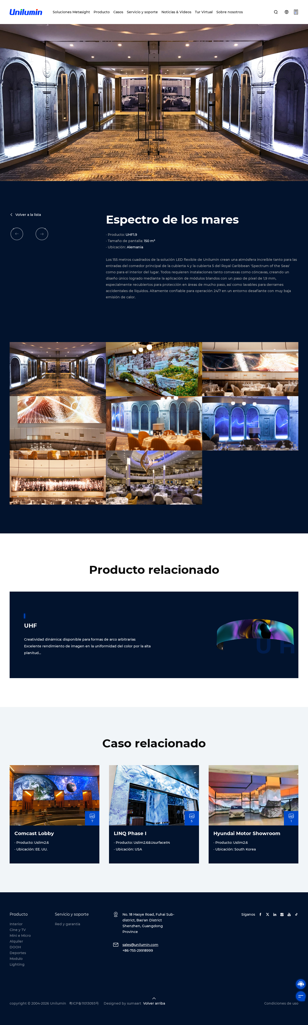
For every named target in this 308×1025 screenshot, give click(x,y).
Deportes (18, 953)
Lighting (17, 964)
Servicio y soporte (142, 12)
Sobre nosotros (229, 12)
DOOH (15, 947)
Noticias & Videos (176, 12)
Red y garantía (67, 924)
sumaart (134, 1003)
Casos (118, 12)
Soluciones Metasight (71, 12)
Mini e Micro (20, 935)
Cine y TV (18, 930)
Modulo (16, 958)
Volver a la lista (28, 214)
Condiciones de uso (281, 1003)
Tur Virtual (204, 12)
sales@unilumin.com (140, 945)
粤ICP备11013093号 (84, 1003)
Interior (16, 924)
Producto (102, 12)
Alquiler (16, 941)
